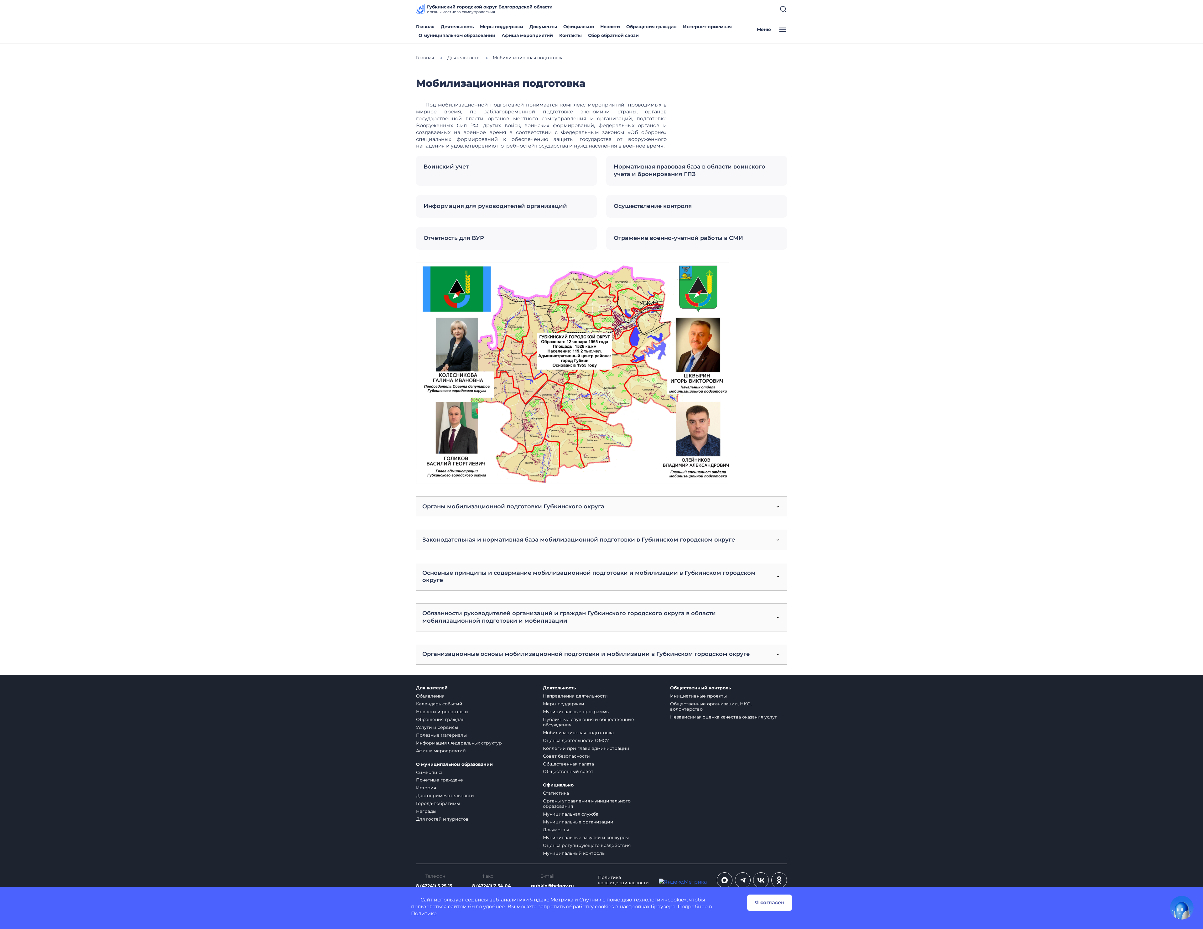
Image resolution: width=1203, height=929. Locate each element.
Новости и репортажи (442, 711)
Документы (543, 26)
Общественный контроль (700, 688)
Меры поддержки (501, 26)
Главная (425, 26)
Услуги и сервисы (437, 727)
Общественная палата (568, 764)
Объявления (430, 696)
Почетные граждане (439, 780)
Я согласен (769, 903)
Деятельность (457, 26)
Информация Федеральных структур (459, 743)
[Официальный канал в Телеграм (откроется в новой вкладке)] (743, 880)
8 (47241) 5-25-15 (434, 886)
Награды (426, 811)
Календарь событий (439, 704)
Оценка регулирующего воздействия (587, 845)
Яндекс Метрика (551, 900)
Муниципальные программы (576, 711)
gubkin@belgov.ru (552, 886)
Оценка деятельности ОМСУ (576, 740)
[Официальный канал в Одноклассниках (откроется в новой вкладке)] (779, 880)
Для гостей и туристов (442, 819)
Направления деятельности (575, 696)
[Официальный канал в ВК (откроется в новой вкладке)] (761, 880)
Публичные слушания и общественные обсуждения (588, 722)
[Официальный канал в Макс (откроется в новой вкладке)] (724, 880)
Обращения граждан (651, 26)
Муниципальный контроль (574, 853)
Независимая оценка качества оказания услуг (723, 717)
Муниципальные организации (578, 822)
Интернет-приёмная (707, 26)
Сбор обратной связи (613, 35)
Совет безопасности (566, 756)
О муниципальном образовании (457, 35)
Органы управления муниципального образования (587, 803)
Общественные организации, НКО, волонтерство (711, 706)
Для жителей (432, 688)
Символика (429, 772)
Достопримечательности (445, 795)
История (426, 788)
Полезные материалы (441, 735)
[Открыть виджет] (1182, 908)
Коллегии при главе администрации (586, 748)
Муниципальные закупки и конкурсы (586, 837)
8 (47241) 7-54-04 (491, 886)
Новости (610, 26)
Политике (424, 913)
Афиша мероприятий (527, 35)
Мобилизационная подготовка (578, 732)
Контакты (570, 35)
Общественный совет (568, 771)
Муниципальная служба (570, 814)
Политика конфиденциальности (623, 880)
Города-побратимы (438, 803)
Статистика (556, 793)
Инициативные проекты (698, 696)
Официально (578, 26)
